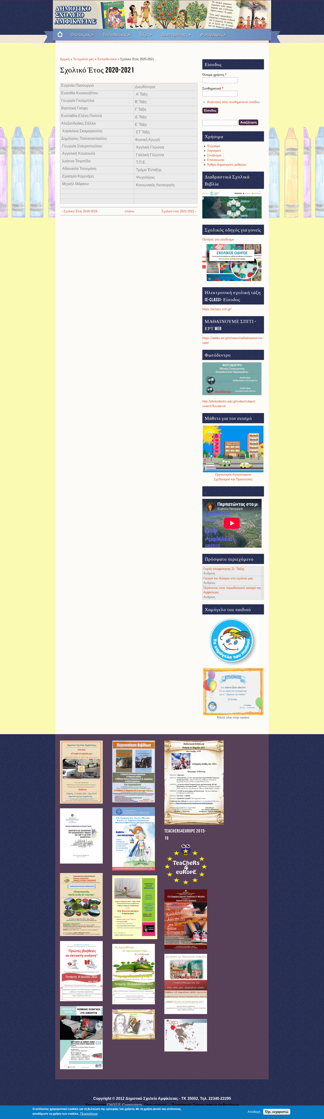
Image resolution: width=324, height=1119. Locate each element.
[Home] (58, 35)
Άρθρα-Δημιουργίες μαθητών (226, 164)
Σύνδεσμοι (214, 155)
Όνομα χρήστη (214, 75)
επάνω (127, 211)
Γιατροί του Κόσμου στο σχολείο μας (228, 578)
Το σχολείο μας (116, 34)
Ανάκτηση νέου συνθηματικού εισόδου (233, 102)
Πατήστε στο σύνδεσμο (218, 239)
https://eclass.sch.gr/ (216, 309)
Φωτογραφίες (213, 34)
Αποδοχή (254, 1112)
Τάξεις (145, 34)
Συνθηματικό (212, 88)
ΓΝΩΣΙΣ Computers (124, 1105)
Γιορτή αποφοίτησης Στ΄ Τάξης (224, 569)
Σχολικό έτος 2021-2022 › (179, 211)
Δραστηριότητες (176, 34)
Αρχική (64, 59)
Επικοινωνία (215, 160)
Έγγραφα (213, 146)
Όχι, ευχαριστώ (276, 1112)
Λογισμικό (214, 150)
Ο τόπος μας (82, 34)
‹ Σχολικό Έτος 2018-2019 (79, 211)
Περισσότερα (89, 1113)
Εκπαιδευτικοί (107, 59)
